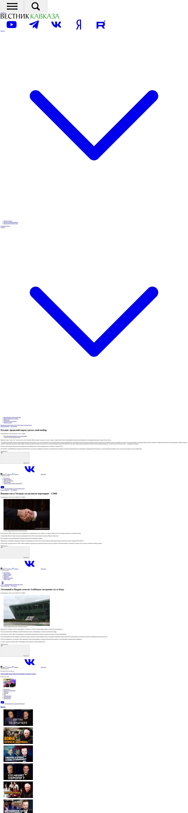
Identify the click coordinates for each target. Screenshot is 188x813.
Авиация (6, 693)
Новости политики (8, 480)
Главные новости (8, 221)
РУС (2, 13)
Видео (22, 425)
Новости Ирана (7, 479)
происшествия (7, 697)
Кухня (30, 425)
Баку (55, 631)
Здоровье (26, 425)
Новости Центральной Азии (11, 223)
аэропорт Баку (7, 698)
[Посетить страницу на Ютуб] (12, 29)
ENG (4, 13)
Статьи (8, 226)
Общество (6, 576)
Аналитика (3, 226)
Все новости (14, 426)
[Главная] (30, 18)
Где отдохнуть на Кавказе (10, 421)
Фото (18, 425)
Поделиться (26, 463)
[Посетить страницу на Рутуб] (101, 29)
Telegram (16, 474)
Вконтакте (43, 474)
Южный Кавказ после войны (11, 418)
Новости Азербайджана (9, 690)
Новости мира (7, 575)
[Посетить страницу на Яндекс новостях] (79, 29)
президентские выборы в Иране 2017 (13, 483)
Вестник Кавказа (5, 426)
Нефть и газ (6, 420)
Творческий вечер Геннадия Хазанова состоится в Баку (18, 674)
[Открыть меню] (12, 6)
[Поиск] (35, 6)
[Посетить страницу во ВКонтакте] (56, 29)
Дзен (3, 474)
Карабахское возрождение (7, 425)
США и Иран (7, 579)
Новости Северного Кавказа (11, 222)
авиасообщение (7, 696)
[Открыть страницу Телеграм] (34, 29)
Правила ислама (8, 422)
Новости (9, 474)
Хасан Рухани (7, 482)
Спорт (15, 425)
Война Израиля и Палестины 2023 (12, 417)
